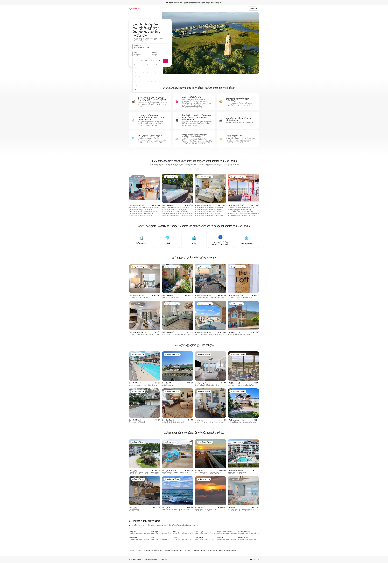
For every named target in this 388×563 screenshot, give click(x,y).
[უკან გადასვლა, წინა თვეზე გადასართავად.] (136, 60)
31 (135, 89)
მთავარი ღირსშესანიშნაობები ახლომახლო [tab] (183, 525)
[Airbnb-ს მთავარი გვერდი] (134, 8)
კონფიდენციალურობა (151, 559)
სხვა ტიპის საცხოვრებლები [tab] (157, 525)
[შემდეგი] (197, 169)
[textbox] (141, 54)
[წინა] (190, 169)
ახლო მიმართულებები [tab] (136, 525)
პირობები (163, 559)
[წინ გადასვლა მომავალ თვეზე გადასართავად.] (159, 60)
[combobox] (150, 47)
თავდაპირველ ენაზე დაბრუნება (211, 3)
